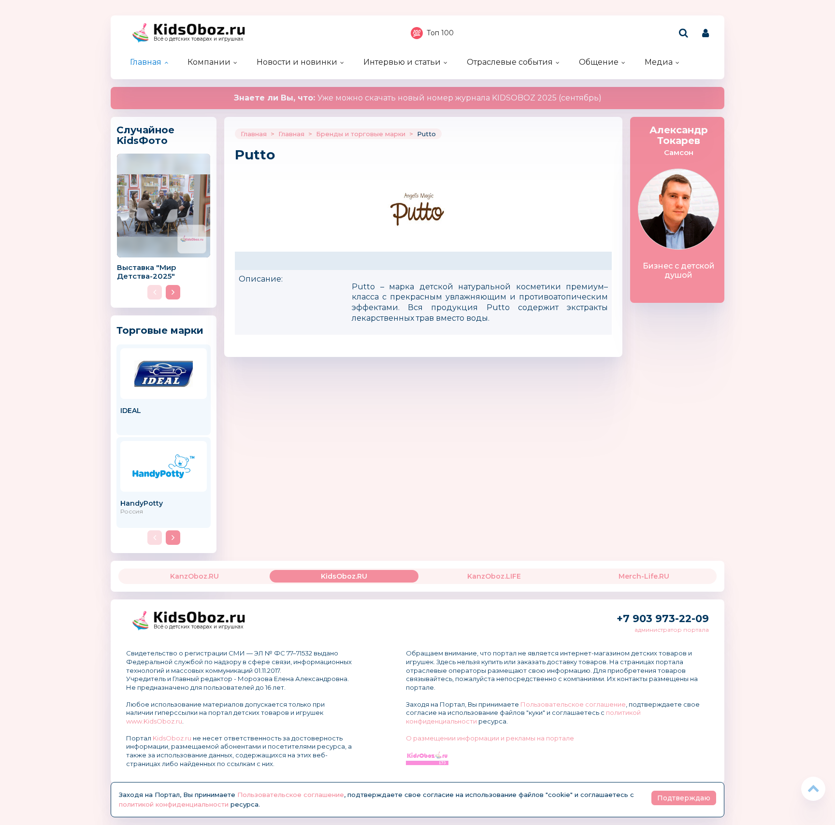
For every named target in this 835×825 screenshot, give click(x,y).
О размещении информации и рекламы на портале (490, 738)
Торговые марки (159, 330)
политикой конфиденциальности (174, 804)
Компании (208, 62)
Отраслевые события (510, 62)
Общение (599, 62)
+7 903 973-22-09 (663, 618)
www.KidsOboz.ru (154, 721)
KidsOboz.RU (344, 576)
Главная (145, 62)
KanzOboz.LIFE (494, 576)
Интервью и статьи (402, 62)
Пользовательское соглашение (573, 704)
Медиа (659, 62)
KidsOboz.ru (172, 738)
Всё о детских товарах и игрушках (199, 39)
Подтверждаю (683, 798)
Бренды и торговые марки (360, 133)
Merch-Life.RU (644, 576)
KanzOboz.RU (194, 576)
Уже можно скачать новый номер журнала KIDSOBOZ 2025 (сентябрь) (418, 97)
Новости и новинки (297, 62)
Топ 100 (440, 32)
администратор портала (671, 629)
